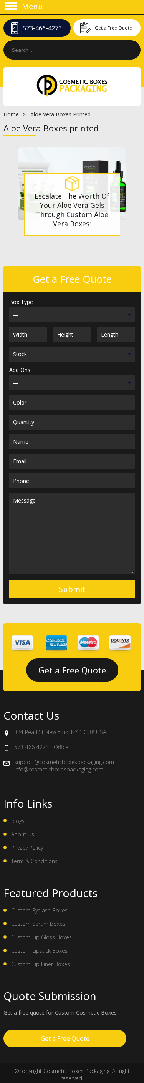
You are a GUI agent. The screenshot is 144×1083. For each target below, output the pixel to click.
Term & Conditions (34, 861)
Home (11, 114)
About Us (22, 834)
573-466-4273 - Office (41, 747)
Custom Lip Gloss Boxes (41, 937)
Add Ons (19, 369)
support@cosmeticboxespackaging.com (64, 762)
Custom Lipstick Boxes (39, 950)
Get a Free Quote (113, 28)
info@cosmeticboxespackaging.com (58, 769)
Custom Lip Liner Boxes (40, 964)
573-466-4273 (42, 28)
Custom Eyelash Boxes (39, 910)
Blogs (18, 820)
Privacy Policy (27, 847)
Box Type (21, 301)
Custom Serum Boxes (38, 923)
